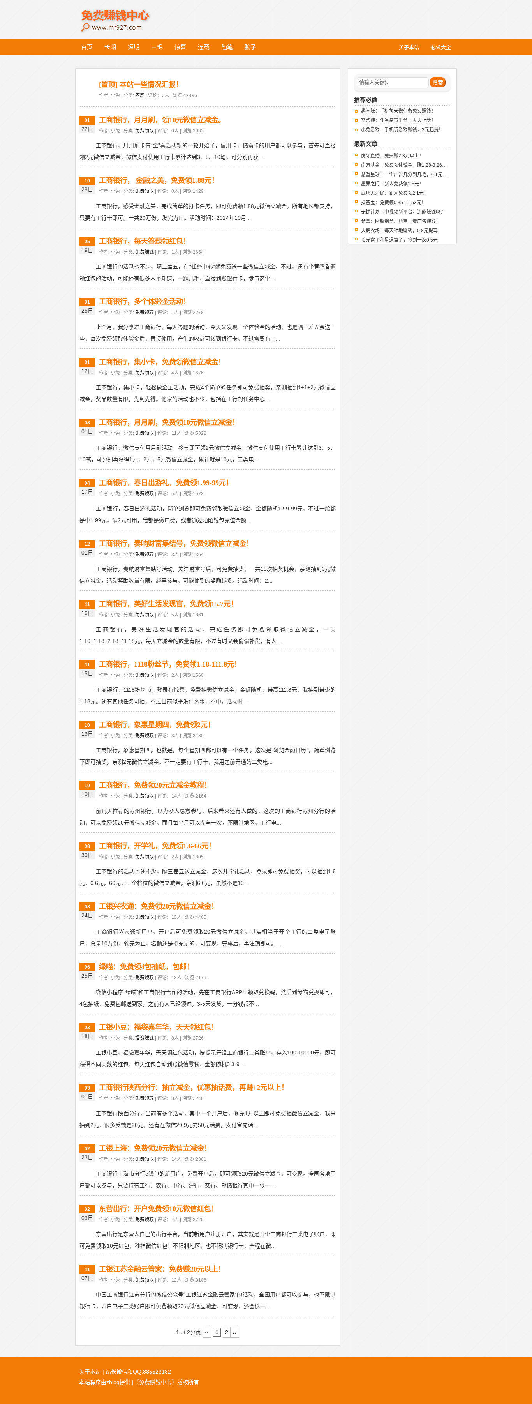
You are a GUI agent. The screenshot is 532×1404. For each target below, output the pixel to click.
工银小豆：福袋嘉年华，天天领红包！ (158, 1027)
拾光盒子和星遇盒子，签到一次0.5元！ (401, 240)
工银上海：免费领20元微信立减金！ (155, 1148)
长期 (110, 47)
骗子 (250, 47)
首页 (87, 47)
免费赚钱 (144, 252)
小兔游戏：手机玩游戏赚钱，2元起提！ (402, 129)
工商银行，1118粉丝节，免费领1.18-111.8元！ (170, 664)
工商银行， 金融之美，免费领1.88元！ (158, 180)
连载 (204, 47)
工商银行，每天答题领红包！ (144, 241)
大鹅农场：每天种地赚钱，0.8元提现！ (401, 230)
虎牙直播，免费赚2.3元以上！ (392, 156)
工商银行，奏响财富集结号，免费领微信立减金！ (176, 543)
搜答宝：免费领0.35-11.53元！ (393, 202)
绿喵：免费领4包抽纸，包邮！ (146, 967)
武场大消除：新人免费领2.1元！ (394, 193)
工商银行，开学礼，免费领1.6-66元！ (157, 846)
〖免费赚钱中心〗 (155, 1382)
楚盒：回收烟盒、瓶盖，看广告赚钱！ (400, 221)
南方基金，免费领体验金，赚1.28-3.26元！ (406, 165)
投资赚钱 (144, 1038)
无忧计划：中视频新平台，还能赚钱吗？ (403, 212)
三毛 (157, 47)
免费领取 (144, 131)
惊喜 (180, 47)
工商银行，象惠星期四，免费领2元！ (157, 725)
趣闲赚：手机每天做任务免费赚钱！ (398, 111)
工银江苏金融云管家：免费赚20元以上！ (162, 1269)
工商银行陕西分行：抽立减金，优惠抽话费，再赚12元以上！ (193, 1087)
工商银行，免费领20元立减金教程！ (155, 785)
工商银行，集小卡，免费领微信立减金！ (162, 362)
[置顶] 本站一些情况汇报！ (141, 84)
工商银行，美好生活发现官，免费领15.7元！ (168, 604)
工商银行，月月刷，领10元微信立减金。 (162, 120)
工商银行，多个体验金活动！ (144, 302)
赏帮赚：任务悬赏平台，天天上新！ (398, 120)
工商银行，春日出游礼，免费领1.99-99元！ (166, 483)
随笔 (227, 47)
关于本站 (90, 1372)
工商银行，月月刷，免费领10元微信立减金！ (169, 422)
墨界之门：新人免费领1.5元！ (392, 184)
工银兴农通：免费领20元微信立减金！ (158, 906)
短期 (133, 47)
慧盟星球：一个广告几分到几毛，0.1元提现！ (408, 174)
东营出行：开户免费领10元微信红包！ (158, 1209)
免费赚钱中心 (123, 14)
